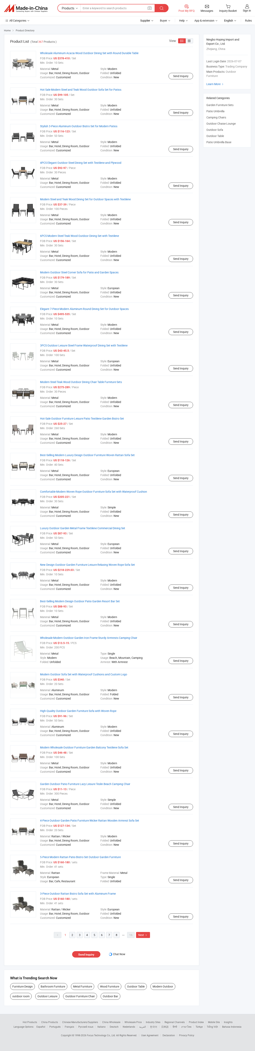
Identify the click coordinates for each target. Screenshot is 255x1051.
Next (143, 935)
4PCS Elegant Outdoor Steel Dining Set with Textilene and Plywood (80, 163)
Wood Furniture (109, 986)
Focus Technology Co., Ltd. (101, 1035)
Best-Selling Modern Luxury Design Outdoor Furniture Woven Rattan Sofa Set (87, 455)
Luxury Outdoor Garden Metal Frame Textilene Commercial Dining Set (82, 528)
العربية (142, 1026)
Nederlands (129, 1026)
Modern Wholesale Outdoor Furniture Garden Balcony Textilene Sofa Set (84, 747)
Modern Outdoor (163, 986)
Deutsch (114, 1026)
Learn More (215, 84)
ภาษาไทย (186, 1026)
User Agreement (149, 1035)
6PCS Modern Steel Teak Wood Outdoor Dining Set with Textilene (79, 236)
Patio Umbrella (215, 111)
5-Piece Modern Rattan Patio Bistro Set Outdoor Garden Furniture (80, 857)
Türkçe (199, 1026)
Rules (248, 20)
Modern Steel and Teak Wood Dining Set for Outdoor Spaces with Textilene (85, 199)
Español (40, 1026)
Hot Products (30, 1022)
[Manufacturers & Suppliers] (25, 8)
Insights (228, 1022)
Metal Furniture (82, 986)
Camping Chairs (216, 117)
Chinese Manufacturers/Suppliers (80, 1022)
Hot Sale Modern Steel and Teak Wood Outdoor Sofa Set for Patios (80, 89)
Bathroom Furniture (53, 986)
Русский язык (85, 1026)
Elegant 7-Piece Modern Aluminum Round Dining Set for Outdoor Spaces (84, 309)
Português (55, 1026)
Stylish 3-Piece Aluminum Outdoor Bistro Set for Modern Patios (78, 126)
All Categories (17, 20)
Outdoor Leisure (47, 996)
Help (182, 20)
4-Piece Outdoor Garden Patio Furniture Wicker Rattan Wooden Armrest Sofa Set (89, 820)
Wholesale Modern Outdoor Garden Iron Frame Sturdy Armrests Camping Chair (88, 638)
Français (69, 1026)
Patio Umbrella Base (218, 142)
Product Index (196, 1022)
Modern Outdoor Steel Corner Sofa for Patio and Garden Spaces (79, 272)
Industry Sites (153, 1022)
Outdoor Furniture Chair (80, 996)
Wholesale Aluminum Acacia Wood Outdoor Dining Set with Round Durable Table (89, 53)
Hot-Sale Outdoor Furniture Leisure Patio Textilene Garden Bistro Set (82, 418)
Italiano (101, 1026)
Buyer (163, 20)
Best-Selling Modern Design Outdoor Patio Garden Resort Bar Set (80, 601)
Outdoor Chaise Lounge (221, 123)
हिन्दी (175, 1026)
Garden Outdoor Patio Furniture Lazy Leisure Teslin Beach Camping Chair (85, 784)
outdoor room (20, 996)
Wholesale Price (133, 1022)
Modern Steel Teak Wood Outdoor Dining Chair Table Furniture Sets (81, 382)
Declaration (169, 1035)
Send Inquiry (180, 76)
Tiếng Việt (212, 1026)
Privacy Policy (186, 1035)
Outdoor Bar (110, 996)
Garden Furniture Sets (219, 105)
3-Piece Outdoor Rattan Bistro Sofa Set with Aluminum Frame (78, 893)
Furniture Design (22, 986)
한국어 (153, 1026)
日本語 (165, 1026)
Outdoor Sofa (214, 130)
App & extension (204, 20)
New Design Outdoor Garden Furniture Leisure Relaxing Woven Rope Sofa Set (87, 565)
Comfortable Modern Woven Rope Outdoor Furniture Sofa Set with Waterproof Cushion (93, 491)
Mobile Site (214, 1022)
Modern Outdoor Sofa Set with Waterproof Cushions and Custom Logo (83, 674)
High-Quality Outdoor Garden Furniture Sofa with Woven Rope (78, 711)
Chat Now (119, 954)
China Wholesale (111, 1022)
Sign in (247, 10)
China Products (49, 1022)
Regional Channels (175, 1022)
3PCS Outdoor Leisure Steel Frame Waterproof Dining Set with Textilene (84, 345)
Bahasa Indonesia (231, 1026)
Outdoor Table (136, 986)
